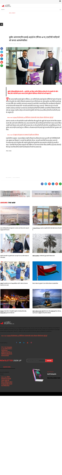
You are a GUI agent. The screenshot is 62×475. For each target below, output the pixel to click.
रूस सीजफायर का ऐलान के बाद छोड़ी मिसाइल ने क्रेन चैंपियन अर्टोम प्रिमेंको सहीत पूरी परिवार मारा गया (14, 194)
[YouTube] (27, 343)
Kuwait (13, 12)
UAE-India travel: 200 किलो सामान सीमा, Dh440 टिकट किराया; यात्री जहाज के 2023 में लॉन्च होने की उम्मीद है (47, 312)
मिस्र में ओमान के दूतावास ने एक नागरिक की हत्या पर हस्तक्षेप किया (45, 283)
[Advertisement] (35, 24)
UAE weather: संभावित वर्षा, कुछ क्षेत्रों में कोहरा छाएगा (44, 256)
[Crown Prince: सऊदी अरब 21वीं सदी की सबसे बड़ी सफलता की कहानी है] (47, 215)
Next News (55, 192)
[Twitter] (20, 343)
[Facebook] (16, 343)
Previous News (8, 192)
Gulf (10, 12)
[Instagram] (31, 343)
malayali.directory (53, 378)
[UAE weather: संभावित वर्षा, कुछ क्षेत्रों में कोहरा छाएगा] (47, 243)
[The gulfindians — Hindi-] (6, 6)
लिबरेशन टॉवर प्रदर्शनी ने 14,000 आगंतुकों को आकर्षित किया (47, 194)
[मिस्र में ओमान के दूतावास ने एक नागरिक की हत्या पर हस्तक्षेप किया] (47, 271)
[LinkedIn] (23, 343)
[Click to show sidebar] (1, 24)
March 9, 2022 (12, 43)
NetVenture (58, 394)
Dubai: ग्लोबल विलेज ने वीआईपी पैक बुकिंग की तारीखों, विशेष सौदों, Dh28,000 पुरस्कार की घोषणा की (13, 312)
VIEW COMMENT (16, 177)
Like (19, 43)
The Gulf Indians (8, 394)
